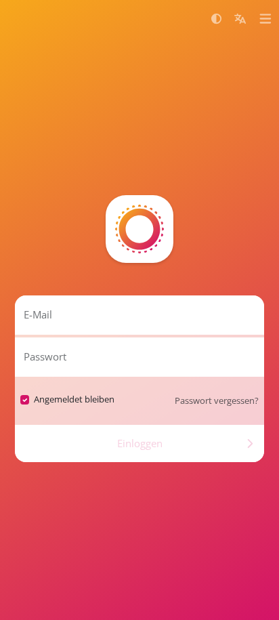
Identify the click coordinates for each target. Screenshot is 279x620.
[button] (216, 18)
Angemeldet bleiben (74, 399)
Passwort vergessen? (217, 400)
